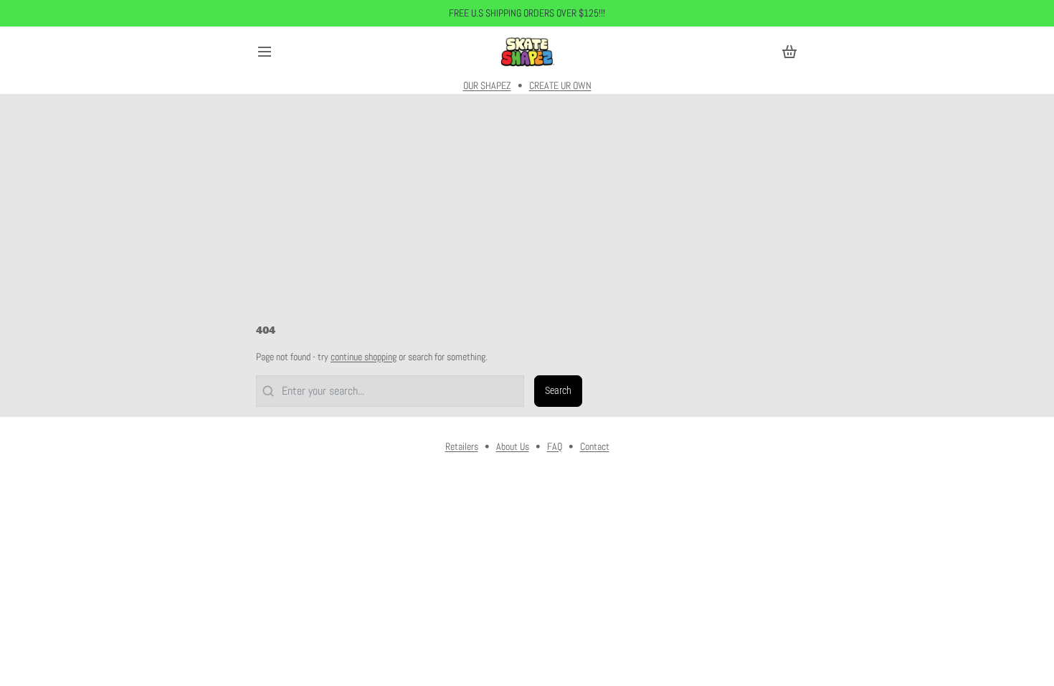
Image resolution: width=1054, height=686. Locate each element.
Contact (594, 446)
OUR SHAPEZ (487, 85)
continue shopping (364, 356)
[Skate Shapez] (527, 52)
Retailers (461, 446)
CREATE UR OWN (560, 85)
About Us (512, 446)
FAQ (554, 446)
